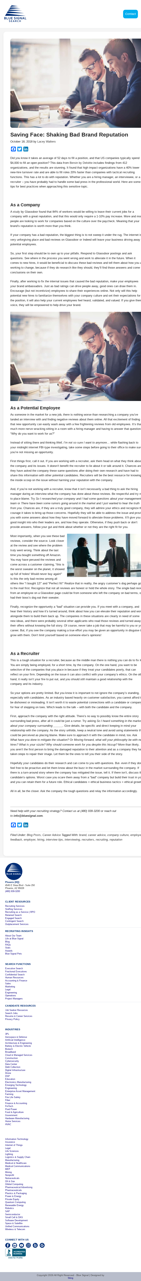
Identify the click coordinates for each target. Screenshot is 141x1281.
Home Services (12, 1121)
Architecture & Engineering (18, 1043)
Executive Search (14, 968)
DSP (7, 1076)
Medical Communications (17, 1166)
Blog (7, 941)
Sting (70, 1278)
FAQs (8, 944)
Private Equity (12, 1199)
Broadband (10, 1052)
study (16, 211)
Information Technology (16, 1139)
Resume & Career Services (18, 1016)
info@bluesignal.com (28, 815)
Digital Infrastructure (15, 1070)
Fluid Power (11, 1109)
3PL (7, 1034)
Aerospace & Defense (16, 1037)
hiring (40, 839)
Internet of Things (14, 1145)
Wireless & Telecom (15, 1229)
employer (29, 839)
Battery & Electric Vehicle (18, 1046)
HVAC (8, 1124)
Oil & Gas (10, 1181)
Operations (10, 995)
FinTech (9, 1106)
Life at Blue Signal (14, 938)
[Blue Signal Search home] (17, 14)
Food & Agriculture (14, 1112)
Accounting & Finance (16, 980)
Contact (130, 14)
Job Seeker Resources (16, 1010)
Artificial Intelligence (15, 1040)
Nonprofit (9, 1175)
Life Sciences (12, 1151)
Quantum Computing (15, 1202)
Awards (9, 950)
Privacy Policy (12, 1019)
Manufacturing (12, 1160)
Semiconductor (12, 1214)
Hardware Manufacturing (17, 1118)
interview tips (54, 839)
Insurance (10, 1142)
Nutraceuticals (12, 1178)
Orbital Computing (14, 1184)
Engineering (11, 992)
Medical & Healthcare (15, 1163)
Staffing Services (13, 909)
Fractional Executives (16, 971)
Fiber (7, 1100)
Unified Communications (17, 1226)
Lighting (9, 1154)
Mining (8, 1172)
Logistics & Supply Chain (17, 1157)
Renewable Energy (14, 1205)
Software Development (16, 1220)
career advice (97, 835)
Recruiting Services (15, 906)
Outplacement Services (17, 924)
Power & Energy (13, 1196)
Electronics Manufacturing (18, 1082)
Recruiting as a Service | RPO (20, 912)
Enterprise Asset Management (20, 1091)
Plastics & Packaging (16, 1193)
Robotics (9, 1208)
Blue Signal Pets (13, 953)
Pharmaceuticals (13, 1190)
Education (10, 1079)
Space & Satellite (14, 1223)
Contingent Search (14, 921)
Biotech (9, 1049)
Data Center (11, 1064)
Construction (11, 1058)
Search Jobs (11, 1013)
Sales (8, 983)
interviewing (72, 839)
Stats (7, 947)
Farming (9, 1094)
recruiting (102, 839)
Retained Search (13, 915)
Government (11, 1115)
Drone (8, 1073)
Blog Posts (34, 835)
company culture (118, 835)
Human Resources (14, 977)
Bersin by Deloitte (81, 162)
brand (82, 835)
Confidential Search (15, 974)
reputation (116, 839)
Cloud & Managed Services (18, 1055)
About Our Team (13, 935)
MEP (7, 1169)
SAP (7, 1211)
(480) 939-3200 (12, 891)
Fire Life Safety (12, 1097)
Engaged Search (13, 918)
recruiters (88, 839)
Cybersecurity (12, 1061)
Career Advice (51, 835)
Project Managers (14, 998)
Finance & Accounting (16, 1103)
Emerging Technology (16, 1085)
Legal (7, 989)
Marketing (10, 986)
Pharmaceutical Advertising (18, 1187)
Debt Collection (12, 1067)
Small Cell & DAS (14, 1217)
